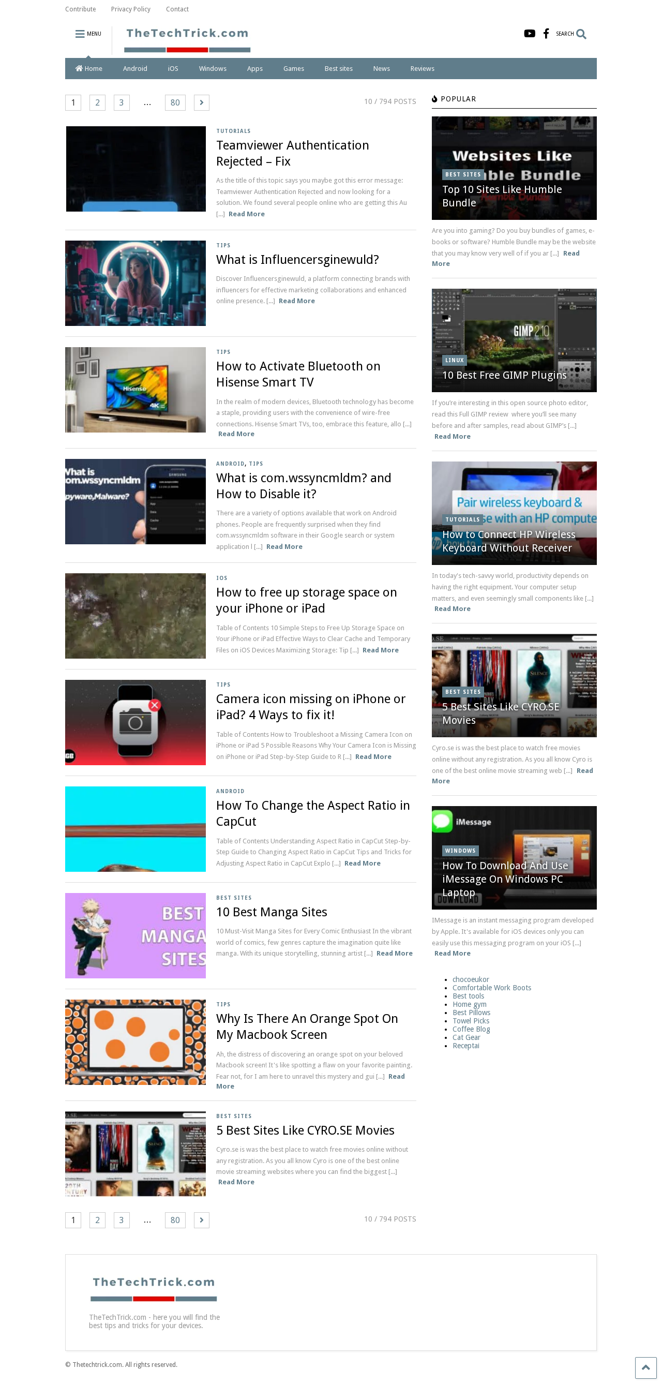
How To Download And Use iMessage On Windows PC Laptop (505, 879)
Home (93, 68)
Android (135, 68)
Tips (223, 245)
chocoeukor (471, 979)
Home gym (470, 1004)
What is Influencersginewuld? (297, 259)
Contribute (80, 9)
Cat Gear (466, 1037)
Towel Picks (471, 1021)
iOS (173, 68)
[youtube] (530, 34)
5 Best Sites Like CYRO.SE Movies (305, 1130)
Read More (247, 214)
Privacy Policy (131, 9)
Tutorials (233, 131)
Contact (177, 9)
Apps (255, 68)
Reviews (422, 68)
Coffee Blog (471, 1029)
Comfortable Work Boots (492, 988)
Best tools (468, 996)
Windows (213, 68)
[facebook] (546, 34)
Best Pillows (471, 1012)
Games (293, 68)
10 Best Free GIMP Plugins (504, 375)
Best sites (339, 68)
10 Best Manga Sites (271, 912)
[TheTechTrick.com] (182, 50)
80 (175, 103)
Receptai (466, 1045)
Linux (454, 360)
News (381, 68)
